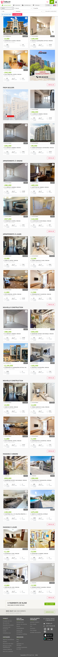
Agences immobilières (8, 639)
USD (48, 5)
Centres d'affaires (7, 649)
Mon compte (33, 624)
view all (50, 84)
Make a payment (50, 603)
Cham (42, 45)
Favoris (18, 626)
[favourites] (47, 2)
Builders (5, 641)
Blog (18, 639)
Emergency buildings (22, 634)
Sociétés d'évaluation (35, 632)
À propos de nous (7, 621)
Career (4, 630)
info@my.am (49, 623)
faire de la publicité (8, 651)
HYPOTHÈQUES (20, 628)
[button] (7, 8)
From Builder (33, 630)
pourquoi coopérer (34, 622)
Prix (31, 626)
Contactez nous (49, 612)
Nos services (6, 623)
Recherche (18, 14)
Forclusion (32, 628)
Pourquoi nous (20, 622)
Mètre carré (7, 46)
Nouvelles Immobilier (8, 625)
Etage (23, 45)
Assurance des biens (8, 643)
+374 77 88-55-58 (50, 626)
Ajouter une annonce (22, 624)
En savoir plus (7, 14)
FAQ (17, 641)
